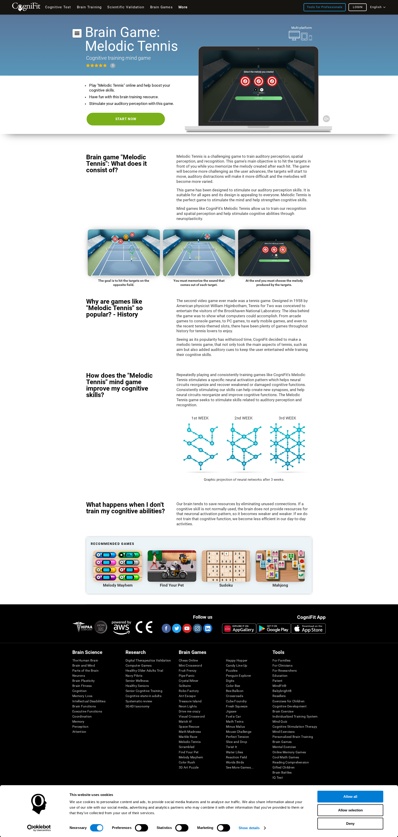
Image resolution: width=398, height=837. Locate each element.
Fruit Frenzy (187, 670)
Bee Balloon (234, 691)
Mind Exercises (283, 731)
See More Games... (240, 767)
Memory (78, 721)
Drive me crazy (189, 711)
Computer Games (139, 665)
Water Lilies (234, 752)
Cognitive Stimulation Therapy (294, 726)
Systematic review (139, 701)
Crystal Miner (189, 681)
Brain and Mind (83, 665)
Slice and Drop (236, 742)
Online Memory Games (289, 752)
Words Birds (235, 762)
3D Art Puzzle (189, 767)
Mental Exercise (284, 747)
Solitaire (185, 686)
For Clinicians (282, 665)
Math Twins (234, 721)
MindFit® (279, 686)
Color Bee (233, 686)
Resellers (279, 696)
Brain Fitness (82, 686)
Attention (79, 731)
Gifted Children (283, 767)
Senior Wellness (137, 681)
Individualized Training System (294, 716)
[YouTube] (187, 628)
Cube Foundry (236, 701)
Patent (277, 681)
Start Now (125, 119)
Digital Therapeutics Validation (148, 660)
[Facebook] (166, 628)
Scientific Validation (125, 7)
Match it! (185, 721)
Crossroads (234, 696)
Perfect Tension (237, 737)
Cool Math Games (285, 757)
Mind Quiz (279, 721)
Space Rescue (189, 726)
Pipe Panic (186, 675)
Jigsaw (231, 711)
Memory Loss (82, 696)
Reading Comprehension (290, 762)
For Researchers (284, 670)
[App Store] (308, 628)
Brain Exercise (282, 711)
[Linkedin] (207, 628)
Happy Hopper (236, 660)
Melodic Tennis (190, 742)
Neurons (78, 675)
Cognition (79, 691)
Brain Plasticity (83, 681)
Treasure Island (190, 701)
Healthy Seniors (137, 686)
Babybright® (282, 691)
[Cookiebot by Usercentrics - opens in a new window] (39, 828)
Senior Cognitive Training (144, 691)
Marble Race (188, 737)
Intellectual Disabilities (88, 701)
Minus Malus (235, 726)
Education (280, 675)
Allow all (350, 796)
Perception (80, 726)
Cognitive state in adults (143, 696)
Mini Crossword (190, 665)
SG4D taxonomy (138, 706)
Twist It (231, 747)
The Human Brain (85, 660)
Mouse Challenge (238, 731)
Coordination (82, 716)
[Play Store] (274, 628)
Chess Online (188, 660)
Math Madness (190, 731)
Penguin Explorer (238, 675)
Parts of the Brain (85, 670)
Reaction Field (236, 757)
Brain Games (282, 742)
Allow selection (350, 810)
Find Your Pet (189, 752)
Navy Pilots (134, 675)
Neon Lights (188, 706)
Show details (249, 828)
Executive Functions (87, 711)
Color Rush (187, 762)
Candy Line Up (236, 665)
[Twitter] (176, 628)
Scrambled (187, 747)
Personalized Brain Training (292, 737)
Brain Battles (282, 772)
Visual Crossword (192, 716)
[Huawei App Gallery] (239, 628)
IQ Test (277, 777)
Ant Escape (187, 696)
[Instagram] (197, 628)
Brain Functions (84, 706)
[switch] (141, 827)
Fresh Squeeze (237, 706)
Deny (350, 823)
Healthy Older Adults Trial (144, 670)
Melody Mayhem (191, 757)
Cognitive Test (58, 7)
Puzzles (231, 670)
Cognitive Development (289, 706)
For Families (281, 660)
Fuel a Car (233, 716)
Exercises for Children (288, 701)
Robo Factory (189, 691)
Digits (230, 681)
